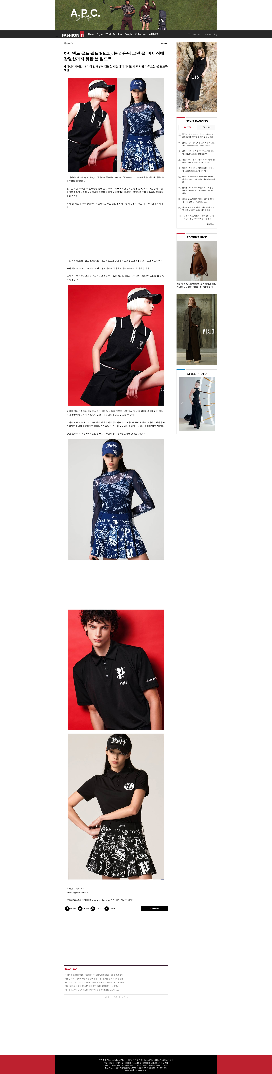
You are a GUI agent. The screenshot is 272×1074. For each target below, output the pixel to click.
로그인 (200, 34)
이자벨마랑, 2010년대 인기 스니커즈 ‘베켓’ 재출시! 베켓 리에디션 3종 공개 (198, 208)
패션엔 (73, 34)
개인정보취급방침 (150, 1060)
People (128, 34)
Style (100, 34)
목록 (115, 997)
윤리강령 (161, 1060)
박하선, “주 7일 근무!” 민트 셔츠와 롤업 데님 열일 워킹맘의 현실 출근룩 (198, 152)
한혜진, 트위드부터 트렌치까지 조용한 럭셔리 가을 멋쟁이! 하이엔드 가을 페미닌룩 (198, 190)
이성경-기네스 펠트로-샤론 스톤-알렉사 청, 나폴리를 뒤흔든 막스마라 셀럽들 (94, 979)
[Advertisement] (116, 234)
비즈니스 (110, 1060)
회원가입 (208, 34)
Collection (140, 34)
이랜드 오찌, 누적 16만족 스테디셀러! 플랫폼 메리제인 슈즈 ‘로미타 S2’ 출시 (198, 161)
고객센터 (169, 1060)
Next (212, 404)
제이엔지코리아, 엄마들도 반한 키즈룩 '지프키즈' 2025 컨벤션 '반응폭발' (92, 986)
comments (154, 908)
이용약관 (138, 1060)
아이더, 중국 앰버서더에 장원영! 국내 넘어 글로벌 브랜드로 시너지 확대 (198, 169)
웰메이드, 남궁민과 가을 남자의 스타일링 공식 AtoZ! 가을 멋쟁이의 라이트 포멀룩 (198, 179)
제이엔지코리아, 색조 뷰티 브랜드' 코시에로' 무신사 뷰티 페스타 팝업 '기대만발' (95, 982)
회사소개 (102, 1060)
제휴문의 (130, 1060)
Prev (182, 404)
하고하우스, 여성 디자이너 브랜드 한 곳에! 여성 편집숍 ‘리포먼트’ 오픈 (198, 200)
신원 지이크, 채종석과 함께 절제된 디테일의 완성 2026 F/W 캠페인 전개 (199, 217)
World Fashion (114, 34)
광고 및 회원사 (120, 1060)
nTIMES (153, 34)
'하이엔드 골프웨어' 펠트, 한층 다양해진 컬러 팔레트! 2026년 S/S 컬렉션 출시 (94, 975)
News (91, 34)
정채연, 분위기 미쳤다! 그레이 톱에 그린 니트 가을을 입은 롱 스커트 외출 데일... (198, 144)
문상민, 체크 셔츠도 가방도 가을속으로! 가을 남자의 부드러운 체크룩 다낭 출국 (198, 135)
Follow (192, 34)
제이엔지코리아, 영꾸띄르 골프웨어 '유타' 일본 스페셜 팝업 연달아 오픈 (92, 990)
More (209, 224)
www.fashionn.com (101, 900)
